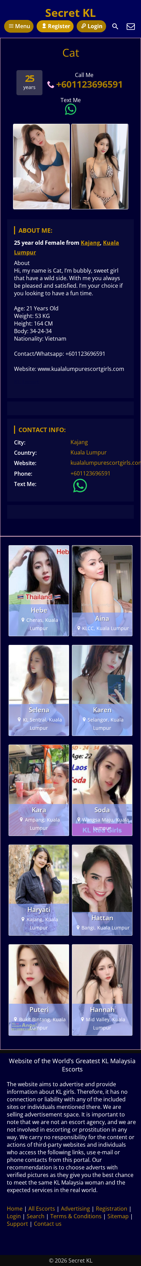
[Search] (115, 26)
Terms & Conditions (76, 1216)
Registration (111, 1208)
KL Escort (26, 382)
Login (95, 26)
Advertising (75, 1208)
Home (15, 1208)
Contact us (48, 1224)
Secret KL (70, 12)
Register (59, 26)
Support (17, 1224)
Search (35, 1216)
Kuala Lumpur (88, 452)
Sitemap (118, 1216)
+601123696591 (89, 84)
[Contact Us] (131, 26)
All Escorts (41, 1208)
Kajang (90, 242)
